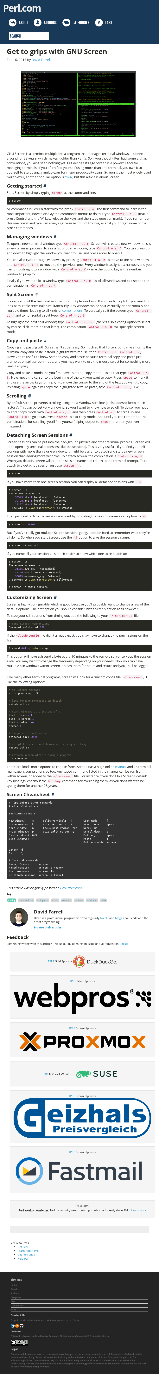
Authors (15, 1293)
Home (14, 1284)
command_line (26, 900)
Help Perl (23, 1258)
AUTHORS (49, 23)
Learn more (138, 1210)
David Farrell (41, 59)
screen (55, 900)
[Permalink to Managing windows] (55, 236)
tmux (69, 177)
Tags (13, 1301)
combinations (72, 310)
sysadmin (66, 900)
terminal (79, 900)
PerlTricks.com (71, 888)
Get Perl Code (26, 1254)
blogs (118, 918)
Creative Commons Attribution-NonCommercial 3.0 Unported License (74, 1336)
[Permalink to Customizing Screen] (55, 597)
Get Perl (22, 1247)
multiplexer (42, 900)
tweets (104, 918)
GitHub (124, 944)
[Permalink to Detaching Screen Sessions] (71, 435)
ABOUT (22, 23)
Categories (16, 1297)
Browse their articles (47, 927)
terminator (92, 900)
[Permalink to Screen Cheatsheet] (52, 794)
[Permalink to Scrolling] (29, 395)
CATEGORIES (79, 23)
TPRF (51, 961)
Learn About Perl (28, 1251)
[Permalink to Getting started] (45, 185)
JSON (13, 1309)
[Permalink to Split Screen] (36, 294)
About (14, 1288)
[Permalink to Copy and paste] (45, 340)
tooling (11, 900)
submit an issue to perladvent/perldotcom (48, 1320)
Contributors (17, 1305)
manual (120, 766)
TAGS (105, 23)
